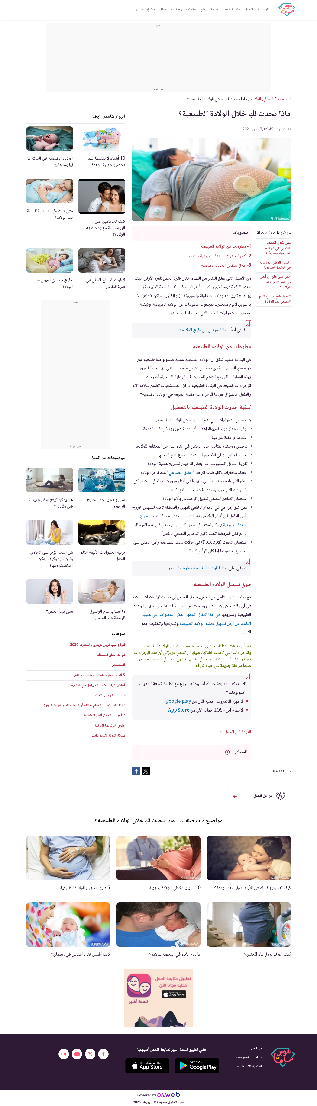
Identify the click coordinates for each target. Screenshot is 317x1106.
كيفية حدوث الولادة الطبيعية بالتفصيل (215, 256)
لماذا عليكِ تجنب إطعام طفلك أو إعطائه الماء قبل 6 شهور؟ (84, 705)
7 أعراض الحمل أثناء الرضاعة (104, 715)
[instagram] (63, 1054)
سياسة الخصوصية (249, 1057)
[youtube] (77, 1054)
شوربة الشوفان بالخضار (108, 695)
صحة (214, 10)
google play (178, 702)
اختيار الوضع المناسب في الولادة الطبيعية (275, 265)
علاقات (191, 10)
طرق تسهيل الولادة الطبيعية (223, 266)
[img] (158, 998)
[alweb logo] (168, 1095)
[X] (90, 1054)
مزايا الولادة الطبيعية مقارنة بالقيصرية (196, 568)
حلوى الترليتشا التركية (109, 726)
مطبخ (151, 10)
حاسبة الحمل (231, 10)
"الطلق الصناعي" (181, 473)
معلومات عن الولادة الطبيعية (223, 247)
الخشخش (118, 665)
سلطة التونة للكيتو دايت (108, 736)
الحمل (249, 10)
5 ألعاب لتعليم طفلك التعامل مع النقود (98, 675)
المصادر (240, 752)
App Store (178, 711)
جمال (163, 10)
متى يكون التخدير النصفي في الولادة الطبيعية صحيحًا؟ (278, 248)
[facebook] (103, 1054)
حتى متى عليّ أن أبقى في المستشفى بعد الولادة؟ (275, 282)
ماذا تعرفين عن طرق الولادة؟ (203, 330)
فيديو (139, 10)
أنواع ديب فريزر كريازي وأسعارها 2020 (97, 645)
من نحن (256, 1049)
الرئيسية (263, 10)
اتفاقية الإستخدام (249, 1066)
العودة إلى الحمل (237, 732)
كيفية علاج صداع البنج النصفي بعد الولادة (274, 299)
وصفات (176, 10)
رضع (203, 10)
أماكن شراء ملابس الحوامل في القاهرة (98, 685)
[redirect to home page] (286, 10)
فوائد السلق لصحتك (111, 655)
